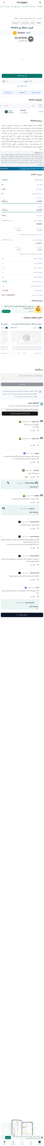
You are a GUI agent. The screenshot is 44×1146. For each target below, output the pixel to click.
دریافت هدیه (6, 311)
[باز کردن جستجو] (4, 2)
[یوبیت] (6, 111)
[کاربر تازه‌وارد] (41, 421)
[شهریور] (41, 453)
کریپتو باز (36, 470)
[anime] (15, 483)
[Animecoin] (23, 470)
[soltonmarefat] (41, 521)
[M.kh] (41, 587)
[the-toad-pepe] (19, 508)
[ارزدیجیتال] (22, 2)
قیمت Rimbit (38, 180)
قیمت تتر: (32, 7)
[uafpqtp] (41, 495)
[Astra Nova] (20, 522)
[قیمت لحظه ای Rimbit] (15, 33)
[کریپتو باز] (41, 470)
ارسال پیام (22, 384)
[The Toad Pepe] (20, 422)
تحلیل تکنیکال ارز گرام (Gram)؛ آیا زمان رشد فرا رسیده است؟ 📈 (26, 324)
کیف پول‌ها (15, 23)
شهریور (36, 453)
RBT (4, 81)
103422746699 (29, 483)
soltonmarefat (34, 522)
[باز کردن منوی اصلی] (40, 2)
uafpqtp (36, 496)
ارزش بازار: (7, 7)
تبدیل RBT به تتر (22, 86)
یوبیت (10, 111)
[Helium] (26, 588)
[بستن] (3, 1137)
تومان (26, 81)
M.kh (37, 588)
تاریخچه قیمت (25, 23)
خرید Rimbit (20, 76)
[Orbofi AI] (25, 453)
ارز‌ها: (40, 7)
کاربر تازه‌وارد (35, 421)
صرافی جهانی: (16, 7)
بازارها (32, 23)
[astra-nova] (15, 602)
